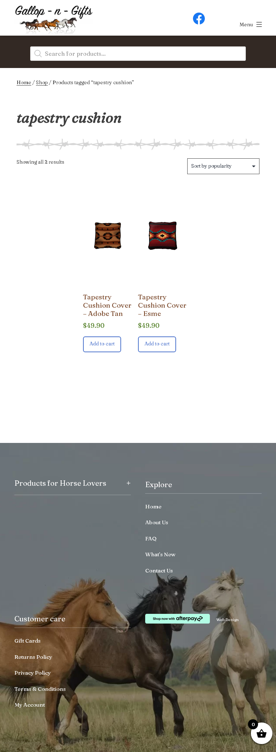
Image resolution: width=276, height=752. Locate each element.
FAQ (151, 538)
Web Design (227, 619)
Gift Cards (27, 640)
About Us (156, 522)
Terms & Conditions (40, 688)
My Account (29, 704)
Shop (42, 82)
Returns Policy (33, 656)
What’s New (160, 554)
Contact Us (159, 570)
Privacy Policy (32, 672)
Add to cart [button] (102, 343)
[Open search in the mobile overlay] (138, 53)
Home (24, 82)
